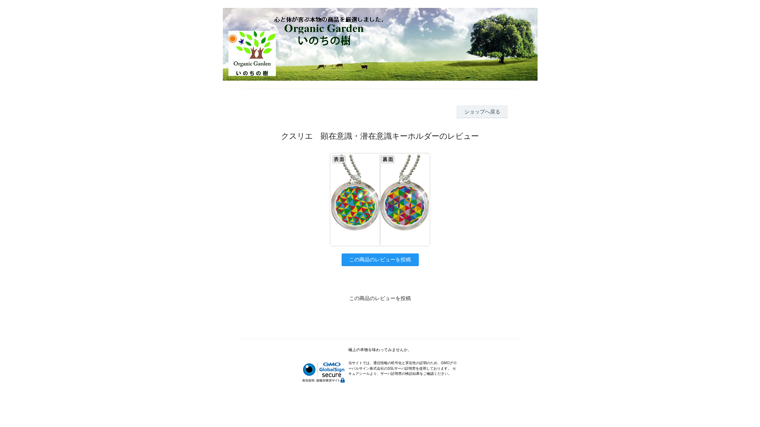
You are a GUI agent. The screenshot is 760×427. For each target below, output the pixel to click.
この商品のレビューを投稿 (380, 260)
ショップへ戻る (482, 112)
